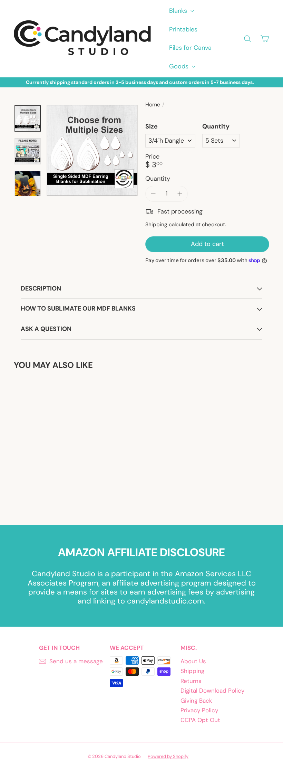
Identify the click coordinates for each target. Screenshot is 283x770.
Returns (191, 681)
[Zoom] (92, 150)
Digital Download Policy (212, 690)
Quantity (216, 127)
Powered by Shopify (168, 756)
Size (151, 127)
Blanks (179, 11)
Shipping (156, 224)
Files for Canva (190, 48)
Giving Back (196, 700)
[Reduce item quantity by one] (153, 194)
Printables (183, 29)
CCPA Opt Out (200, 720)
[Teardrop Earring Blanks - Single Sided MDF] (32, 442)
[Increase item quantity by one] (180, 194)
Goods (179, 66)
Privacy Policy (199, 710)
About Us (193, 661)
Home (152, 104)
